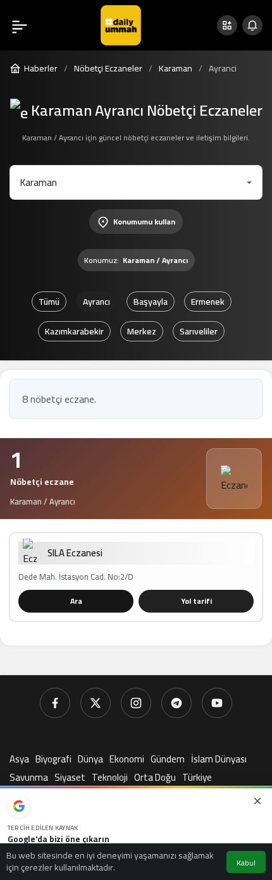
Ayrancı (96, 301)
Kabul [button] (246, 862)
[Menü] (19, 25)
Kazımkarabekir (74, 331)
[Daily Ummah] (121, 24)
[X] (95, 703)
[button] (227, 25)
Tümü (49, 301)
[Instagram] (136, 703)
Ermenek (208, 301)
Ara (76, 601)
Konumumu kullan (144, 221)
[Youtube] (217, 703)
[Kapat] (257, 801)
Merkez (141, 331)
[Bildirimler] (252, 25)
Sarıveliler (199, 331)
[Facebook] (55, 703)
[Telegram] (176, 703)
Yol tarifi (196, 601)
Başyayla (150, 301)
